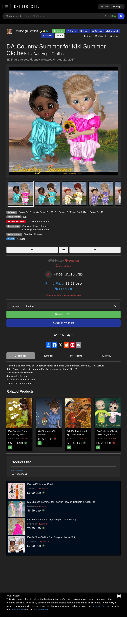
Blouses (44, 226)
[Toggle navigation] (6, 6)
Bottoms (37, 229)
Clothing (26, 226)
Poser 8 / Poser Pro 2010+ (43, 212)
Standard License (33, 234)
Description (20, 355)
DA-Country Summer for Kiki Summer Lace (31, 431)
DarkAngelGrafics (48, 54)
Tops (35, 226)
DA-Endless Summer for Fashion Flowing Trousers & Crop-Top (61, 501)
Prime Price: (55, 283)
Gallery (98, 31)
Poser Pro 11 (96, 212)
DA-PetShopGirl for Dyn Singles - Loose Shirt (51, 537)
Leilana (43, 434)
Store (85, 31)
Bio (61, 35)
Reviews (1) (106, 355)
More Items (76, 355)
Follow (59, 31)
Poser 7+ (23, 212)
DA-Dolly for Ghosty (107, 431)
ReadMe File (17, 470)
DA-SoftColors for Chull (40, 484)
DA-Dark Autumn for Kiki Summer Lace (88, 431)
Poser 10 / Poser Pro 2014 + (73, 212)
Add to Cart (65, 314)
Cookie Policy (18, 609)
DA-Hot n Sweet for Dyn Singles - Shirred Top (51, 519)
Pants (46, 229)
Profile (72, 31)
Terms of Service (101, 606)
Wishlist (48, 35)
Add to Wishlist (64, 322)
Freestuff (113, 31)
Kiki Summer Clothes (38, 221)
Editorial (48, 355)
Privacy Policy (41, 609)
